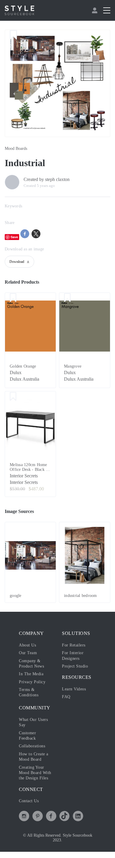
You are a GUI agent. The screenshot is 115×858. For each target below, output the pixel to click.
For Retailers (74, 645)
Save (14, 237)
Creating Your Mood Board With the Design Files (35, 773)
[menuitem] (95, 10)
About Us (27, 645)
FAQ (66, 697)
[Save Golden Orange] (13, 298)
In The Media (31, 674)
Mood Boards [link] (16, 148)
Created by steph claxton (47, 179)
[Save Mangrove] (67, 298)
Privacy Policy (32, 682)
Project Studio (75, 666)
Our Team (28, 653)
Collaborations (32, 746)
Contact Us (29, 801)
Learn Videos (74, 689)
